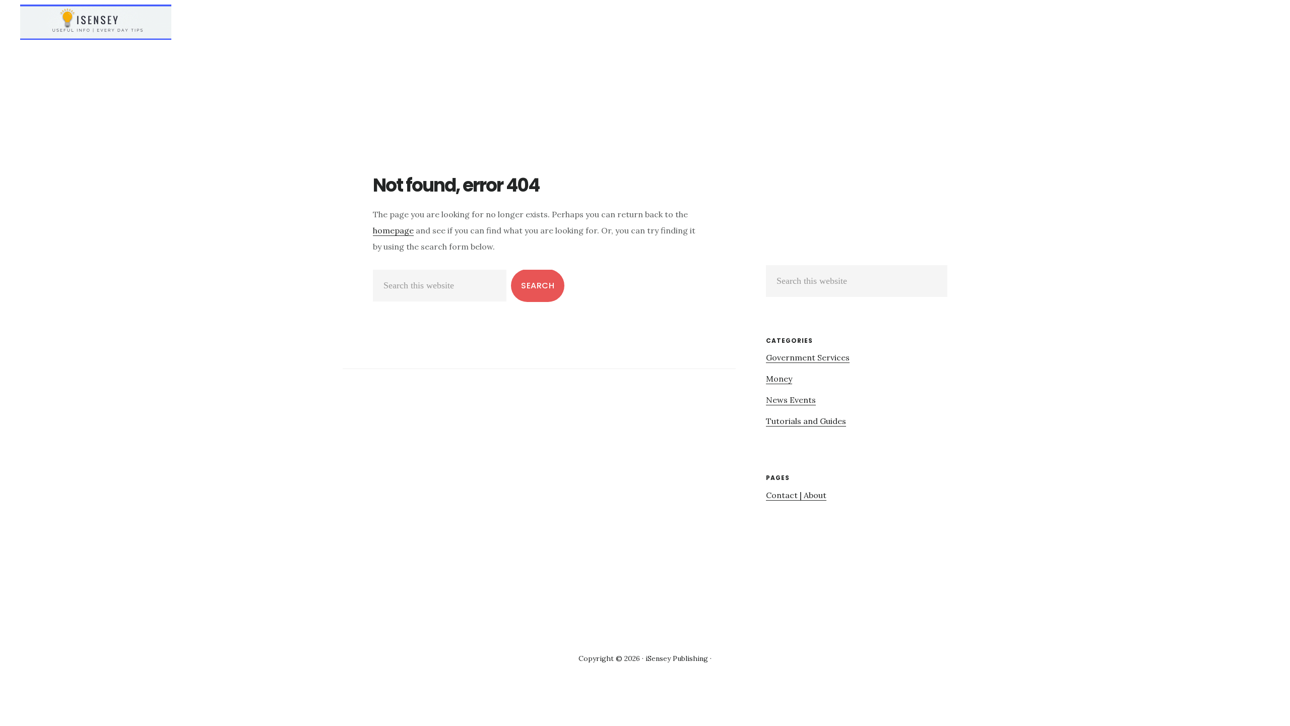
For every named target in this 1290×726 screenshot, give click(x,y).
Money (779, 379)
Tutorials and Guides (806, 421)
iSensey (95, 22)
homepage (393, 230)
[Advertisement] (850, 197)
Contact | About (796, 495)
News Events (791, 400)
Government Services (808, 357)
